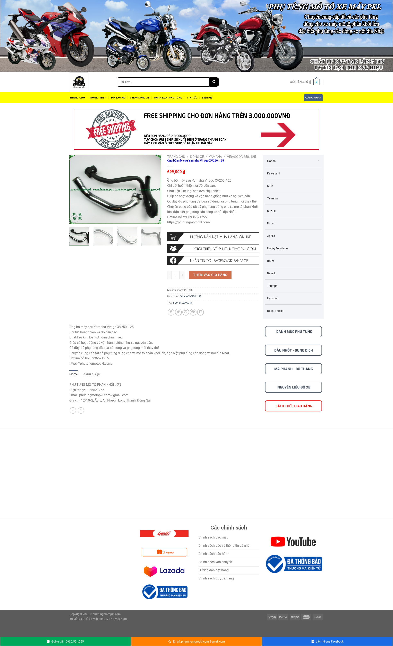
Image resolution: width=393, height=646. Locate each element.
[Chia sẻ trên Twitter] (178, 312)
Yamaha (215, 157)
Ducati (271, 223)
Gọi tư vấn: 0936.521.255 (67, 641)
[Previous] (76, 189)
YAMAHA (187, 302)
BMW (270, 260)
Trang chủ (77, 97)
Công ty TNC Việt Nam (112, 619)
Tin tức (192, 97)
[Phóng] (75, 219)
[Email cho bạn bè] (185, 312)
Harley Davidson (277, 248)
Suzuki (271, 211)
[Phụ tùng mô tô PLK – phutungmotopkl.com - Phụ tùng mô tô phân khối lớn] (90, 82)
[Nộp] (214, 82)
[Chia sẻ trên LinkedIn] (200, 312)
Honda (271, 161)
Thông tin (96, 97)
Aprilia (271, 236)
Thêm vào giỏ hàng (210, 275)
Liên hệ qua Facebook (329, 641)
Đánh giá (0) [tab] (92, 374)
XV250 (177, 302)
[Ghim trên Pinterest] (193, 312)
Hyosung (273, 298)
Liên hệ (207, 97)
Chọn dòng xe (139, 97)
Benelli (271, 273)
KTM (270, 186)
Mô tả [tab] (73, 374)
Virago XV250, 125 (241, 157)
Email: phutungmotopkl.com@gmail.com (199, 641)
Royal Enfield (275, 310)
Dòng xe (197, 157)
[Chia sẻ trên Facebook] (171, 312)
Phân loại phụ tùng (168, 97)
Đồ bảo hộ (118, 97)
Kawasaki (273, 173)
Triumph (272, 285)
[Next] (154, 189)
